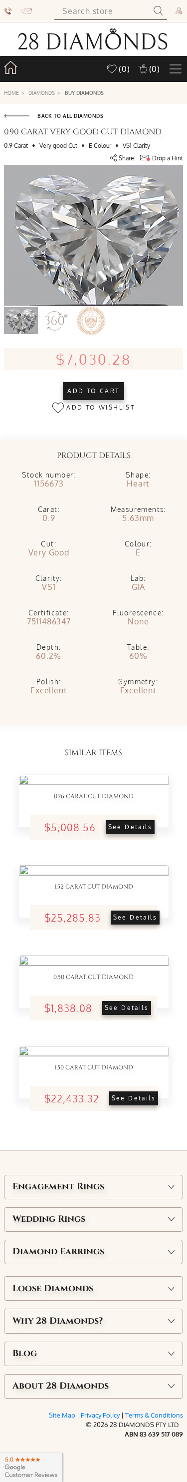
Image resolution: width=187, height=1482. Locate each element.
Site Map (62, 1415)
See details (130, 827)
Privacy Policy (100, 1415)
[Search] (158, 11)
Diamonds (41, 93)
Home (11, 93)
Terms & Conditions (154, 1415)
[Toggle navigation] (175, 68)
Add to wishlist (99, 407)
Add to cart (93, 391)
